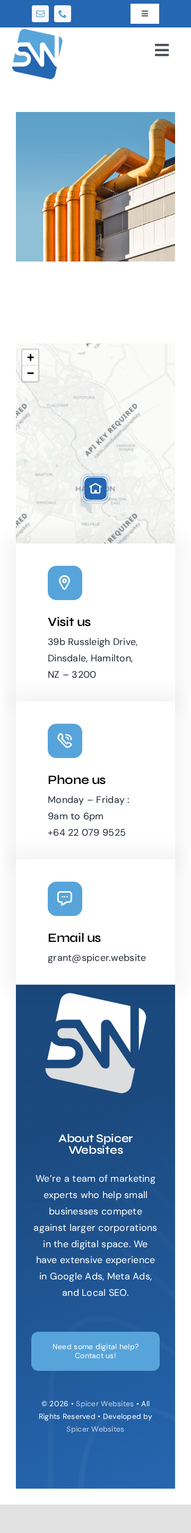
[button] (95, 489)
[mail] (40, 13)
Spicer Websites (105, 1403)
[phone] (62, 13)
